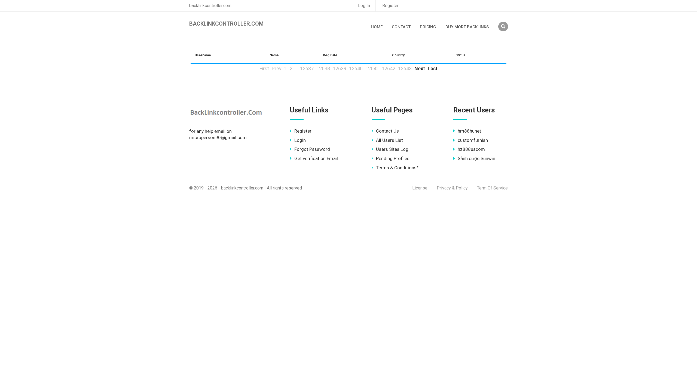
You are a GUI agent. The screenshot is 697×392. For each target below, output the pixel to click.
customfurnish (473, 140)
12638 (323, 68)
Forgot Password (312, 149)
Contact (401, 26)
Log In (364, 5)
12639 (339, 68)
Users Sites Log (392, 149)
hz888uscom (471, 149)
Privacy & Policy (452, 188)
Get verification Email (316, 158)
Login (300, 140)
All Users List (389, 140)
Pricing (428, 26)
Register (390, 5)
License (419, 188)
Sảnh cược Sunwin (476, 158)
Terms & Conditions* (397, 167)
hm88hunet (469, 131)
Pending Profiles (392, 158)
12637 (307, 68)
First (264, 68)
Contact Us (387, 131)
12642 (388, 68)
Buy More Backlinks (467, 26)
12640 (356, 68)
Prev (277, 68)
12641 (372, 68)
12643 (405, 68)
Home (377, 26)
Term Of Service (492, 188)
